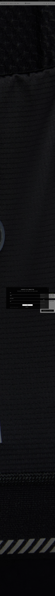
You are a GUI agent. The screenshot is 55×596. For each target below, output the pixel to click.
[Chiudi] (47, 288)
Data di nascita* (12, 298)
